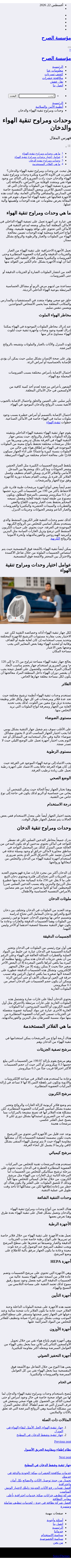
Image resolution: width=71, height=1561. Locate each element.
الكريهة (55, 538)
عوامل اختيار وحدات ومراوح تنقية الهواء (37, 157)
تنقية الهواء (53, 422)
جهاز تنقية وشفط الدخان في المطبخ (40, 1435)
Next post (65, 1457)
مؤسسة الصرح (56, 37)
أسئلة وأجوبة (55, 1520)
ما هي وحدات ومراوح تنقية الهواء (41, 153)
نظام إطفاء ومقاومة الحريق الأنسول (47, 1449)
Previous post (62, 1441)
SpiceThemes (61, 1556)
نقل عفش (56, 81)
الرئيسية (57, 66)
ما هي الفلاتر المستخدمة (46, 164)
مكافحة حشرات (52, 78)
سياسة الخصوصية (51, 1538)
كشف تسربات (54, 74)
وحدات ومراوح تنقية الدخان (44, 160)
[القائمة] (69, 47)
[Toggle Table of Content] (68, 146)
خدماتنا (58, 1531)
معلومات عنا (55, 70)
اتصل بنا (58, 85)
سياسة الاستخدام (52, 1535)
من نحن (58, 1542)
